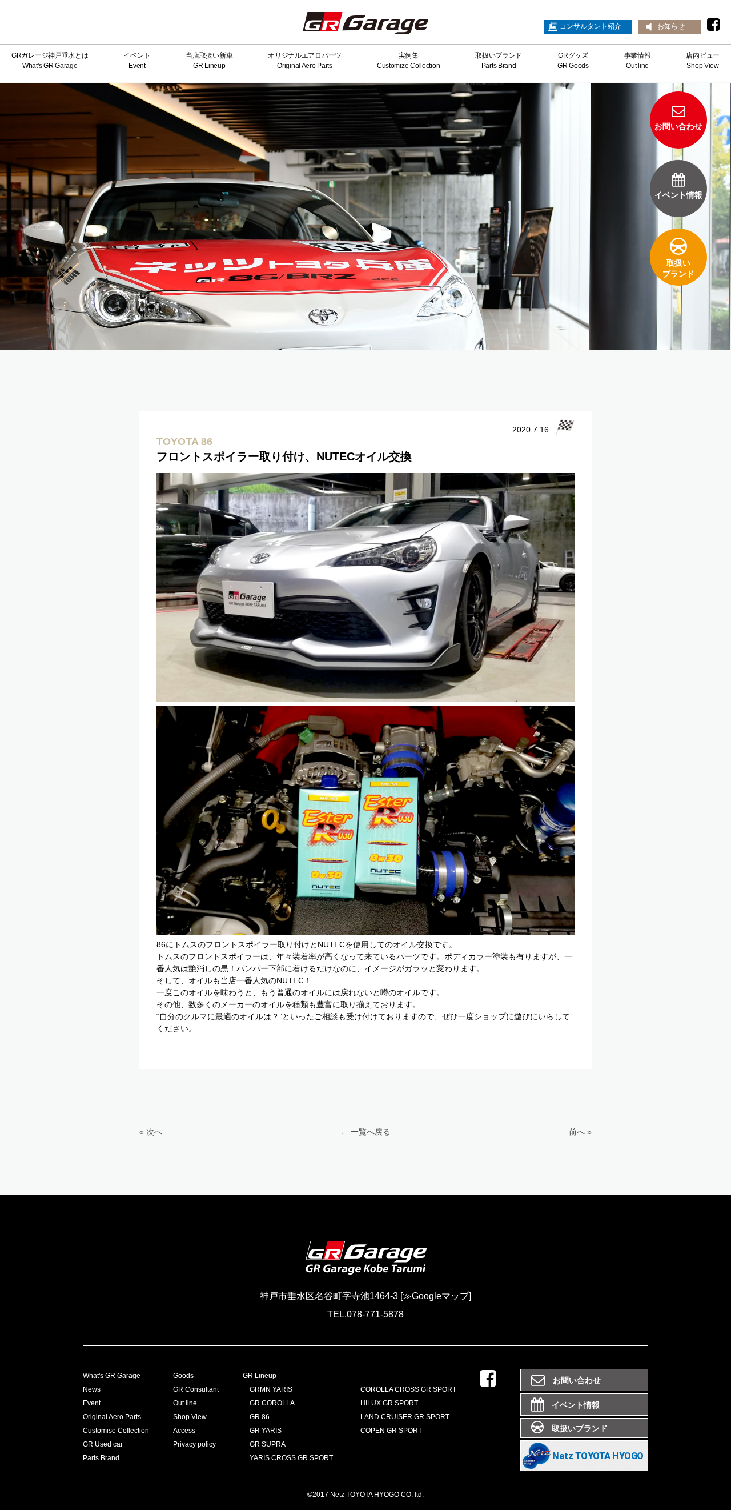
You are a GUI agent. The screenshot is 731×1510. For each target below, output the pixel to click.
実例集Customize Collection (408, 60)
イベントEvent (136, 60)
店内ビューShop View (703, 60)
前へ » (580, 1131)
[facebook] (713, 24)
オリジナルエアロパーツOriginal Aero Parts (305, 60)
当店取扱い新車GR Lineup (209, 60)
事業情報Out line (637, 60)
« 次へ (150, 1131)
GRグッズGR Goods (573, 60)
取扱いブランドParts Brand (498, 60)
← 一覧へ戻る (365, 1131)
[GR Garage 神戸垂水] (365, 25)
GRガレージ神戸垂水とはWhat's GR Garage (50, 60)
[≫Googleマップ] (435, 1296)
